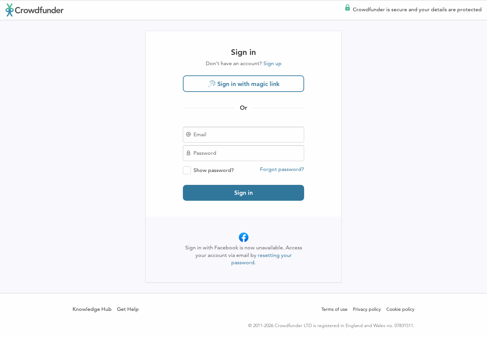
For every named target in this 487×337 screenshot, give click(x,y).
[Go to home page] (34, 10)
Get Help (128, 309)
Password (204, 153)
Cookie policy (400, 309)
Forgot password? (282, 169)
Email (199, 134)
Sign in (243, 192)
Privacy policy (367, 309)
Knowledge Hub (92, 309)
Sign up (272, 63)
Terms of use (334, 309)
